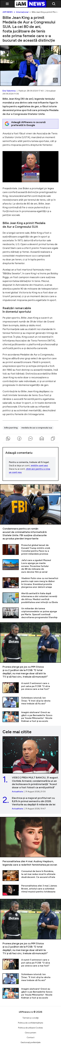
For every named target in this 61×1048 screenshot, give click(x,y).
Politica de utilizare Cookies (30, 1028)
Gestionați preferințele (30, 1042)
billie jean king (11, 428)
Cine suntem (30, 1032)
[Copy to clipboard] (52, 438)
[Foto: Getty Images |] (55, 80)
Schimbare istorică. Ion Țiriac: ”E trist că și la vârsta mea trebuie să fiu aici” (30, 702)
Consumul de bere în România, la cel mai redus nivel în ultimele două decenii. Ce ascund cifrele (30, 875)
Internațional (22, 12)
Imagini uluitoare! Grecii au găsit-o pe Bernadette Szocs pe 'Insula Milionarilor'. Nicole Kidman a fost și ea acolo (30, 717)
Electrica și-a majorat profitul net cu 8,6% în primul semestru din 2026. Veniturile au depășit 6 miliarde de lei (30, 803)
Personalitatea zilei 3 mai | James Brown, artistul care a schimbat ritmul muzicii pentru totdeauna (30, 889)
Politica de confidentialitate (30, 1023)
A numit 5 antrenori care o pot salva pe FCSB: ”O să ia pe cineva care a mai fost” (30, 687)
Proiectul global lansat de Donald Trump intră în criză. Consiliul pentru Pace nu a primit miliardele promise (30, 549)
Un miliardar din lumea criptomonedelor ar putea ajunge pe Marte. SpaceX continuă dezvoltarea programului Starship (30, 613)
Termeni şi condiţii (30, 1018)
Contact (30, 1037)
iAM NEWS (8, 12)
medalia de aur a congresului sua (36, 428)
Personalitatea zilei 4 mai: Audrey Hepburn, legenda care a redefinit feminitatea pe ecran (30, 841)
